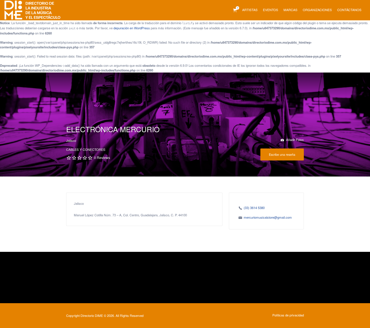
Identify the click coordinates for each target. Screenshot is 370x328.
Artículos (235, 10)
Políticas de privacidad (288, 315)
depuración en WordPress (131, 28)
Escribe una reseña (282, 154)
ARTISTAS (250, 9)
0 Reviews (102, 157)
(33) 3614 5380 (254, 207)
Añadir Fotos (294, 139)
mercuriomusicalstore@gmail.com (268, 217)
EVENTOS (270, 9)
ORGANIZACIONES (317, 9)
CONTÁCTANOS (349, 9)
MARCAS (290, 9)
